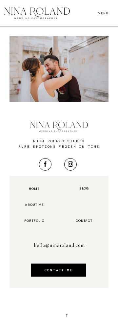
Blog (84, 188)
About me (34, 205)
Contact (84, 221)
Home (34, 189)
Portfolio (34, 221)
